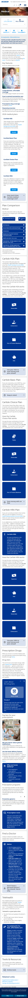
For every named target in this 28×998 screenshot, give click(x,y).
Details (14, 132)
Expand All (23, 219)
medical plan (8, 664)
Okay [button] (7, 995)
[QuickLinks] (14, 5)
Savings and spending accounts (10, 983)
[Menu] (25, 5)
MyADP (18, 60)
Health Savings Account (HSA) (13, 125)
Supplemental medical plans (10, 980)
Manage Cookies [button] (20, 995)
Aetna (18, 55)
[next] (24, 681)
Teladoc (19, 902)
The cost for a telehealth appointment (15, 946)
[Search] (16, 5)
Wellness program (7, 981)
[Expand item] (24, 225)
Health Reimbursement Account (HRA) (12, 516)
